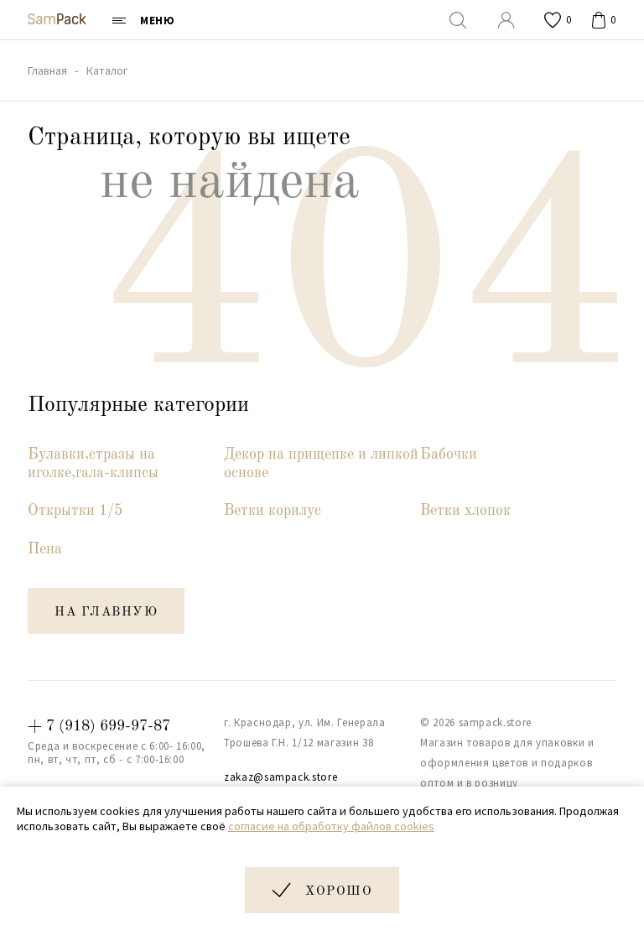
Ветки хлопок (465, 510)
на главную (106, 612)
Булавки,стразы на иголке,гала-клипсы (93, 464)
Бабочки (448, 454)
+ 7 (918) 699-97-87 (99, 726)
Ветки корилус (272, 510)
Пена (45, 549)
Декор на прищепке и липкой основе (321, 464)
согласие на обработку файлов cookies (331, 826)
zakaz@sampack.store (280, 777)
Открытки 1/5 (75, 510)
